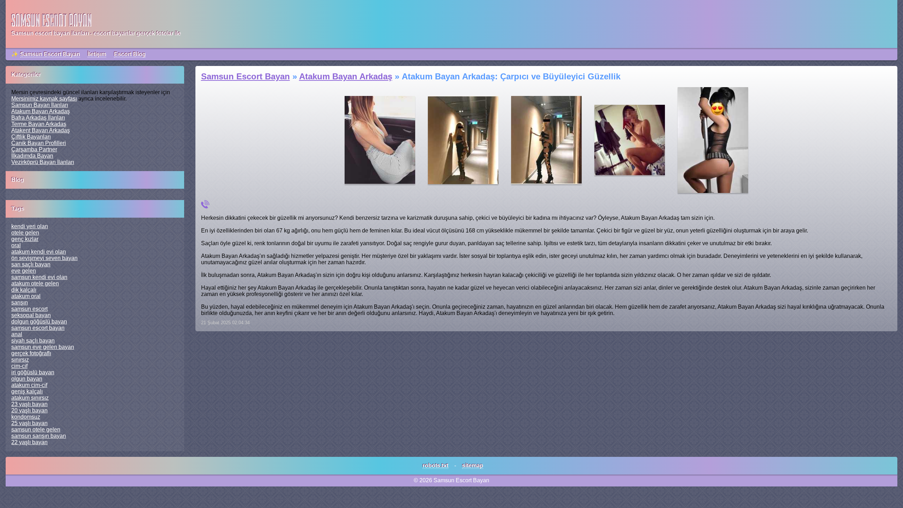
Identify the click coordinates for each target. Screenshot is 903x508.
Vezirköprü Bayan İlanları (42, 162)
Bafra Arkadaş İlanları (38, 118)
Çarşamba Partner (34, 149)
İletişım (96, 54)
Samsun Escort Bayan (50, 54)
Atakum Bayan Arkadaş (40, 111)
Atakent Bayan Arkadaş (40, 130)
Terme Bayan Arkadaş (38, 124)
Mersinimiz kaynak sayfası (44, 99)
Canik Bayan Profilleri (38, 143)
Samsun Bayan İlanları (39, 105)
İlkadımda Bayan (32, 156)
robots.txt (435, 465)
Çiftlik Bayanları (31, 137)
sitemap (472, 465)
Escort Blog (130, 54)
